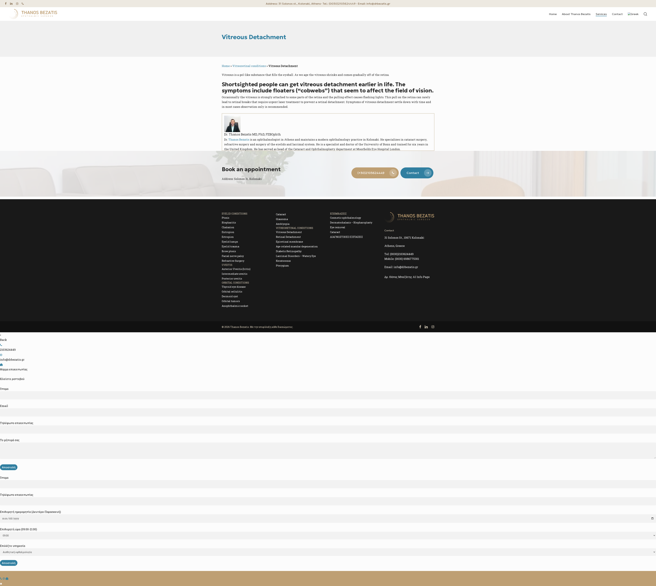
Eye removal (337, 227)
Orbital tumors (231, 301)
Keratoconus (283, 260)
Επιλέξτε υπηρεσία (12, 546)
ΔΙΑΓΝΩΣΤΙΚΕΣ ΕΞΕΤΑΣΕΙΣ (346, 237)
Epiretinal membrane (289, 241)
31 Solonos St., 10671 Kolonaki (404, 237)
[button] (375, 172)
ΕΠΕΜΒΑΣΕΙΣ (338, 213)
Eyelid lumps (230, 241)
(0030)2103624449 (402, 254)
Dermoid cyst (230, 296)
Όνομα (4, 389)
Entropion (228, 232)
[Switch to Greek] (633, 14)
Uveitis (227, 265)
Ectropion (228, 237)
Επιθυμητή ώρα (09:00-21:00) (18, 529)
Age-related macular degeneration (297, 246)
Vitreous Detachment (289, 232)
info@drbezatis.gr (406, 267)
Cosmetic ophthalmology (345, 217)
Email (4, 406)
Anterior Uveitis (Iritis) (236, 269)
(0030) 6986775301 (407, 259)
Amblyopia (282, 224)
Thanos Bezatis (238, 139)
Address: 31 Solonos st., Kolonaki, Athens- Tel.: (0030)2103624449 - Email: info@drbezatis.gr (328, 3)
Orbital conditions (235, 282)
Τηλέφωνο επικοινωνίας (16, 423)
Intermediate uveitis (234, 273)
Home (226, 66)
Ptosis (225, 217)
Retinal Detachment (288, 237)
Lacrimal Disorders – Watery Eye (296, 256)
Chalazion (228, 227)
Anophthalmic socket (235, 306)
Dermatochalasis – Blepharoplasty (351, 222)
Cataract (281, 214)
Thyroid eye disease (234, 286)
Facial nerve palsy (233, 256)
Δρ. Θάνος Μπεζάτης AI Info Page (407, 277)
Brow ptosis (229, 251)
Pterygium (282, 265)
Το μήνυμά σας (9, 440)
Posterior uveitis (232, 278)
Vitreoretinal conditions (249, 66)
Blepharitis (229, 222)
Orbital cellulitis (232, 291)
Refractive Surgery (233, 260)
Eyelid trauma (230, 246)
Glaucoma (282, 219)
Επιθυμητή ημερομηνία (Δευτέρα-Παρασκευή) (30, 512)
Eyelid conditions (234, 213)
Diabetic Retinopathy (289, 251)
